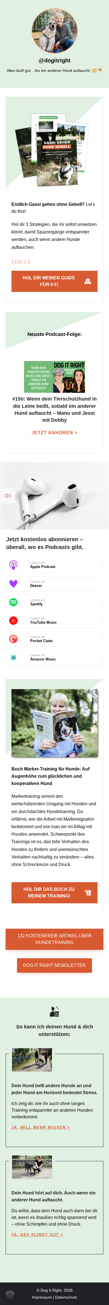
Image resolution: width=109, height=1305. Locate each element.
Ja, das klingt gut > (37, 1235)
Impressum (42, 1297)
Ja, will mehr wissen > (40, 1127)
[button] (10, 1295)
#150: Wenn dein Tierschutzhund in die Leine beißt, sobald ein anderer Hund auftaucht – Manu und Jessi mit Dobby (54, 401)
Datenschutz (66, 1297)
